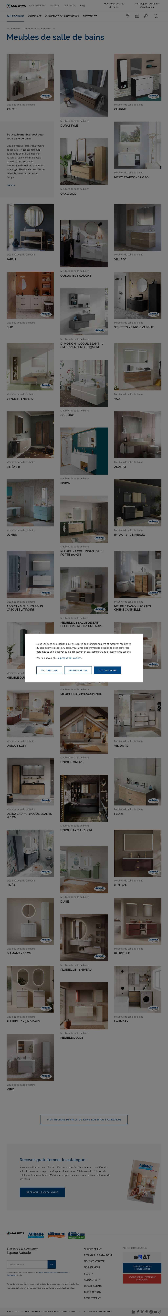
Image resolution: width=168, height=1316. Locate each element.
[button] (107, 670)
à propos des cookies (69, 657)
